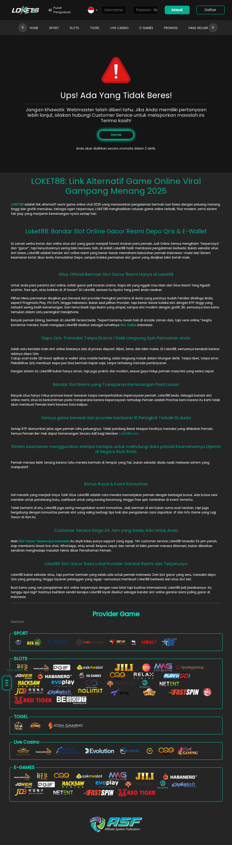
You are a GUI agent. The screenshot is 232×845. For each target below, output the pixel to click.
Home (116, 134)
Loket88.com (128, 433)
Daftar (210, 9)
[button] (93, 10)
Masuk (177, 9)
